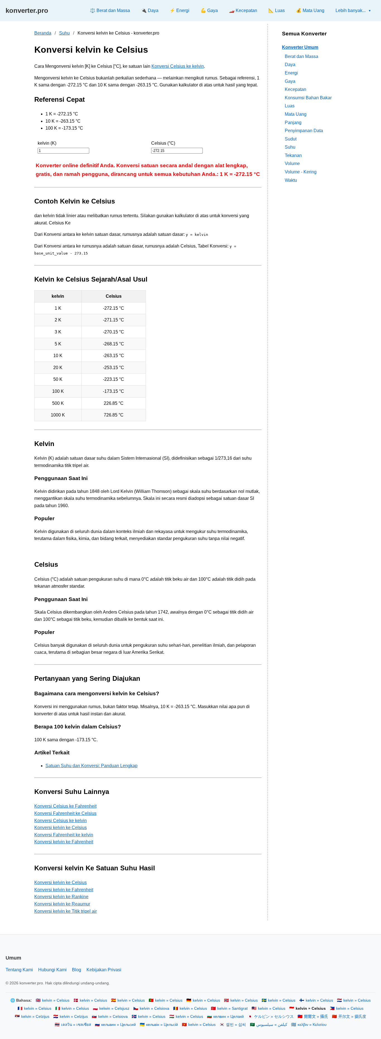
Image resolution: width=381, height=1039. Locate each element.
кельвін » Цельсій (162, 1025)
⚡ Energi (179, 10)
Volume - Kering (301, 171)
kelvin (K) (47, 143)
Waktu (291, 180)
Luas (290, 105)
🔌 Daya (149, 10)
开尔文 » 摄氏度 (352, 1016)
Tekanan (293, 155)
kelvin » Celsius (55, 1000)
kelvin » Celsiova (154, 1008)
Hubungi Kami (52, 969)
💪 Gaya (209, 10)
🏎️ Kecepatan (243, 10)
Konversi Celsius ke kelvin (177, 66)
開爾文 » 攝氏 (316, 1016)
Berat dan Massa (301, 56)
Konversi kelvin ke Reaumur (62, 904)
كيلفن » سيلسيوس (271, 1025)
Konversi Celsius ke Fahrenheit (65, 806)
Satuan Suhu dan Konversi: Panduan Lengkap (91, 765)
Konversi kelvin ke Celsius (60, 827)
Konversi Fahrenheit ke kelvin (63, 834)
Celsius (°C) (163, 143)
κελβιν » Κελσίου (312, 1025)
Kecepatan (295, 89)
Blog (76, 969)
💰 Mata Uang (310, 10)
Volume (292, 163)
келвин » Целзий (228, 1016)
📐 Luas (276, 10)
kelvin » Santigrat (232, 1008)
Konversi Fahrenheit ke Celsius (65, 813)
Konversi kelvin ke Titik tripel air (65, 911)
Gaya (290, 81)
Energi (291, 73)
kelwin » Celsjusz (114, 1008)
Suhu (64, 33)
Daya (290, 64)
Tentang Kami (19, 969)
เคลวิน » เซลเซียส (76, 1025)
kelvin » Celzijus (35, 1016)
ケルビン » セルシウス (274, 1016)
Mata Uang (296, 114)
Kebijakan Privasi (103, 969)
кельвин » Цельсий (118, 1025)
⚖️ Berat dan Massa (110, 10)
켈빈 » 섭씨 (236, 1025)
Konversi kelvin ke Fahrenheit (63, 841)
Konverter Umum (300, 47)
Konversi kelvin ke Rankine (61, 896)
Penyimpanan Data (304, 130)
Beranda (42, 33)
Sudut (290, 138)
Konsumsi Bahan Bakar (308, 97)
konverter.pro (27, 10)
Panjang (293, 122)
